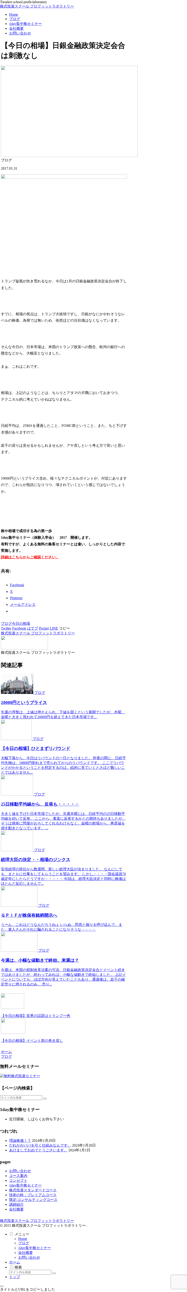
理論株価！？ (20, 1140)
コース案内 (18, 1176)
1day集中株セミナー (25, 1185)
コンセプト (18, 1180)
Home (22, 1239)
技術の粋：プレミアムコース (33, 1195)
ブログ (6, 623)
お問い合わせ (20, 1171)
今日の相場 (21, 623)
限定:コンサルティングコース (33, 1200)
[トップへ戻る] (2, 1286)
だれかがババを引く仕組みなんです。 (40, 1145)
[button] (64, 628)
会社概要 (16, 1209)
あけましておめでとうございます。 (38, 1150)
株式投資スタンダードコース (33, 1190)
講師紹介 (16, 1204)
